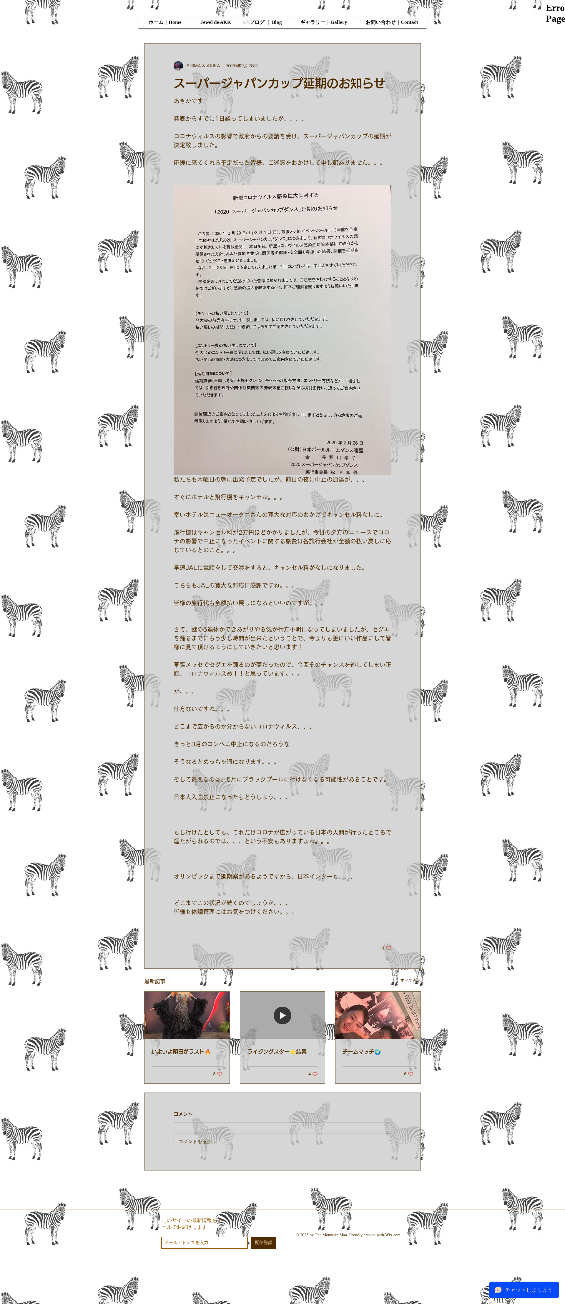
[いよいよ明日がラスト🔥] (187, 1015)
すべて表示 (410, 980)
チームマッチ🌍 (362, 1051)
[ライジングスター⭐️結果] (282, 1015)
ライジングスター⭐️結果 (277, 1051)
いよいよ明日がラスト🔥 (181, 1051)
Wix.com (393, 1235)
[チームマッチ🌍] (378, 1015)
